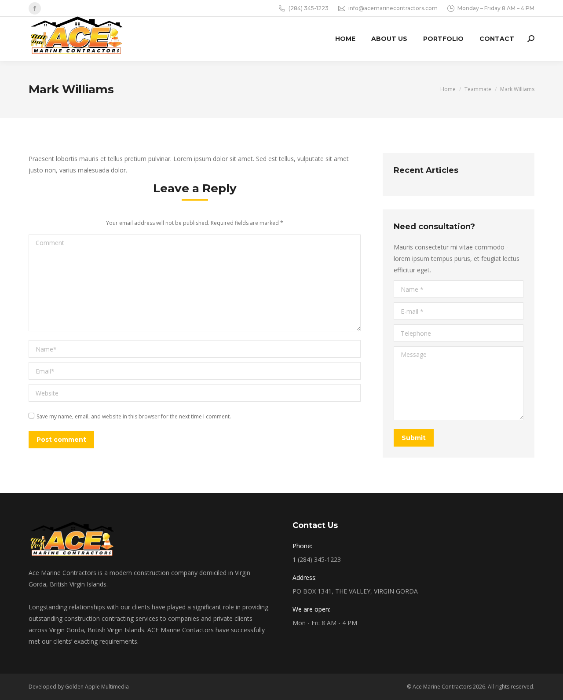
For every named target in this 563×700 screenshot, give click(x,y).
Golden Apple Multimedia (97, 686)
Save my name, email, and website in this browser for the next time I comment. (134, 416)
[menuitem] (345, 38)
